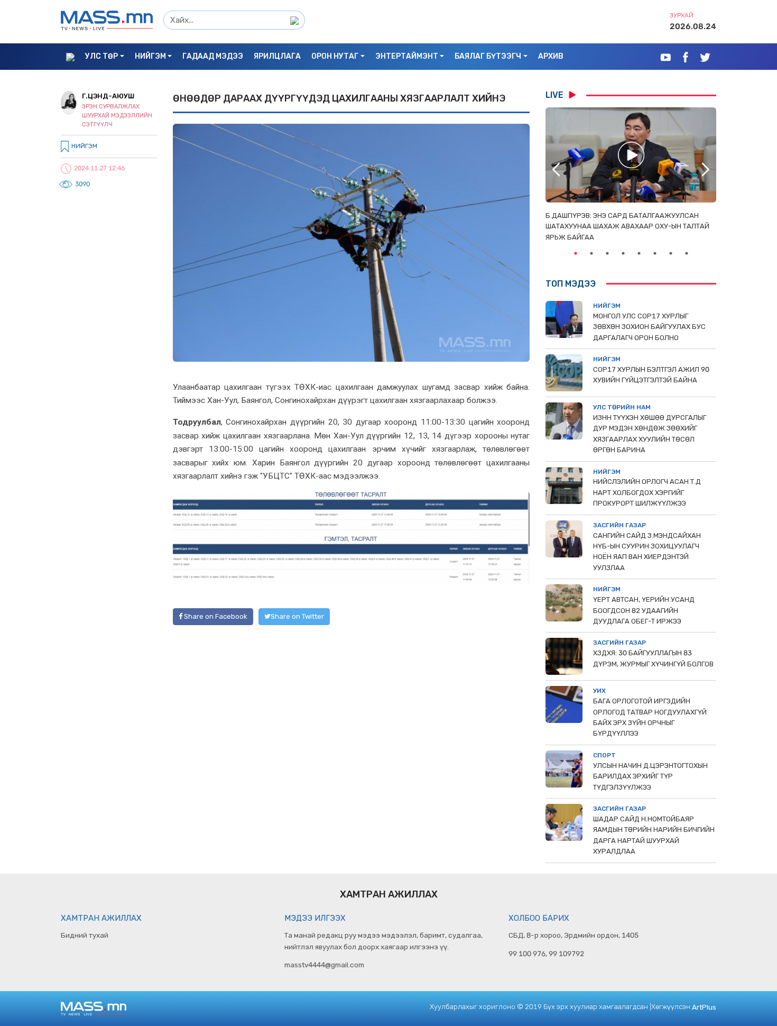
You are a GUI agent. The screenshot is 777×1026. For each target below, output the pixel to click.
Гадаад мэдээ (212, 56)
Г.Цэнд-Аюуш (108, 96)
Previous (556, 169)
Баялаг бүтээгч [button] (488, 56)
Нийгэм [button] (150, 56)
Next (705, 169)
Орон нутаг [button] (334, 56)
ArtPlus (704, 1007)
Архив (550, 56)
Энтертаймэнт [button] (406, 56)
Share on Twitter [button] (297, 616)
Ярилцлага (277, 56)
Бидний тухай (84, 935)
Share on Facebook (214, 616)
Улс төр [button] (101, 56)
